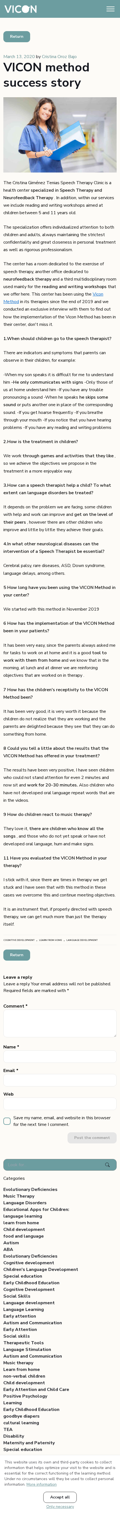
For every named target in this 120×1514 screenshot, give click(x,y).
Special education (22, 1276)
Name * (11, 1047)
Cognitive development (28, 1263)
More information (42, 1484)
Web (8, 1094)
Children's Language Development (40, 1269)
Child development (24, 1229)
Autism (11, 1243)
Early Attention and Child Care (36, 1389)
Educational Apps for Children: (36, 1209)
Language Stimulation (27, 1349)
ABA (8, 1249)
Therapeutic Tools (23, 1343)
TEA (8, 1429)
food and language (23, 1236)
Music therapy (18, 1363)
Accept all (60, 1497)
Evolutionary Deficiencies (30, 1189)
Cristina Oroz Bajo (59, 57)
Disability (13, 1436)
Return (16, 36)
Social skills (16, 1336)
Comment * (15, 1006)
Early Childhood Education (31, 1283)
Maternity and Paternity (29, 1443)
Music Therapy (18, 1196)
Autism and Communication (32, 1323)
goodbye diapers (21, 1416)
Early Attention (20, 1329)
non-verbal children (24, 1376)
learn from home (21, 1223)
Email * (10, 1071)
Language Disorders (25, 1203)
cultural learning (21, 1423)
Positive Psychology (25, 1396)
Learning (12, 1403)
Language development (29, 1303)
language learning (22, 1216)
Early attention (19, 1316)
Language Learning (23, 1309)
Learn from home (21, 1369)
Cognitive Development (29, 1289)
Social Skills (16, 1296)
